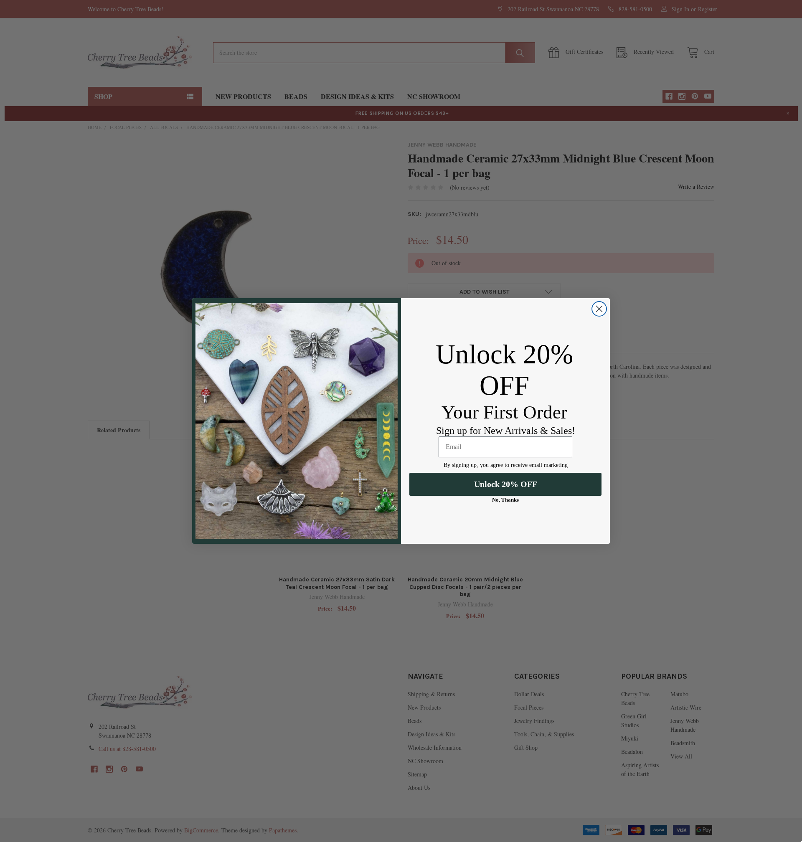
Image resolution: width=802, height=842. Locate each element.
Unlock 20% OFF (505, 484)
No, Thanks (505, 500)
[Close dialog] (599, 309)
